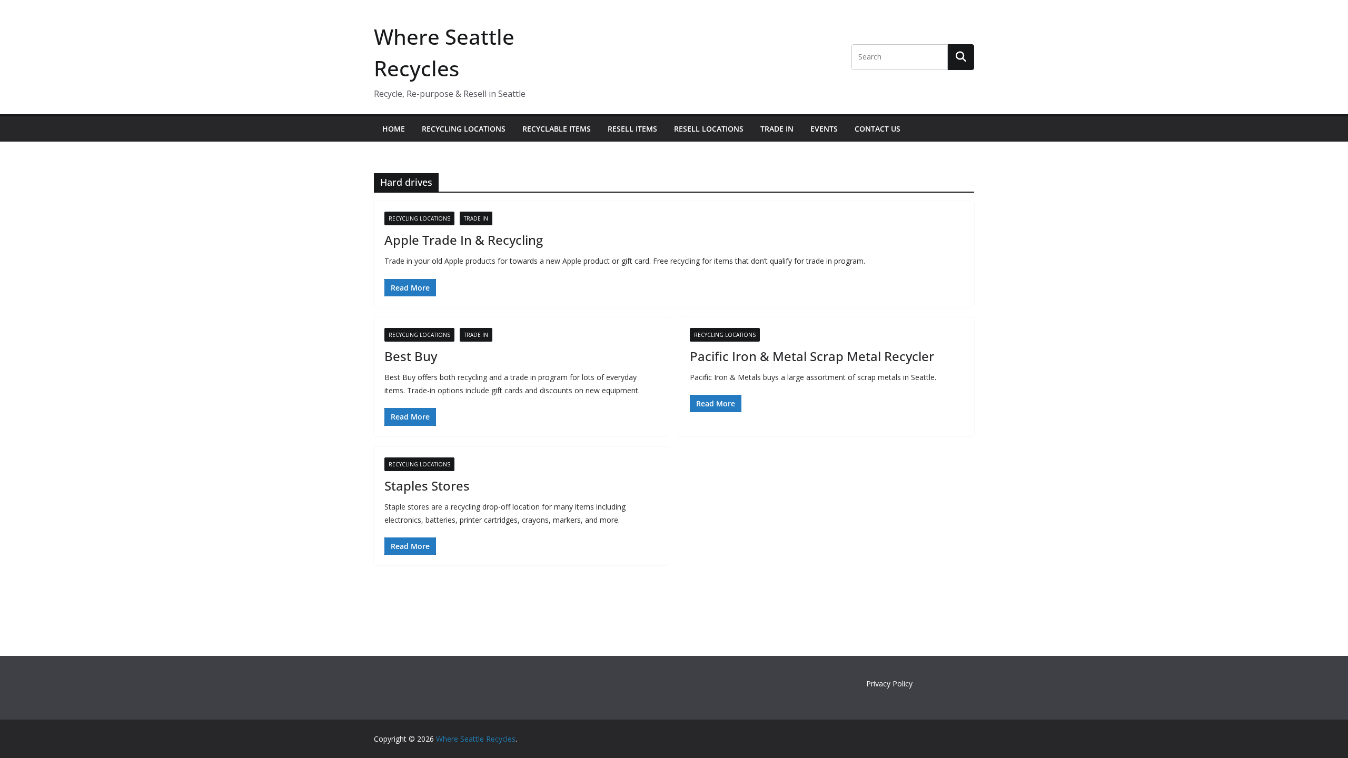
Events (824, 129)
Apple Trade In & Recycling (463, 239)
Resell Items (632, 129)
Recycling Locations (464, 129)
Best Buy (410, 356)
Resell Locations (709, 129)
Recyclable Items (556, 129)
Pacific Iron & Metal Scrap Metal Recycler (812, 356)
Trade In (777, 129)
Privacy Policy (889, 684)
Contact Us (877, 129)
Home (393, 129)
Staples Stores (427, 485)
